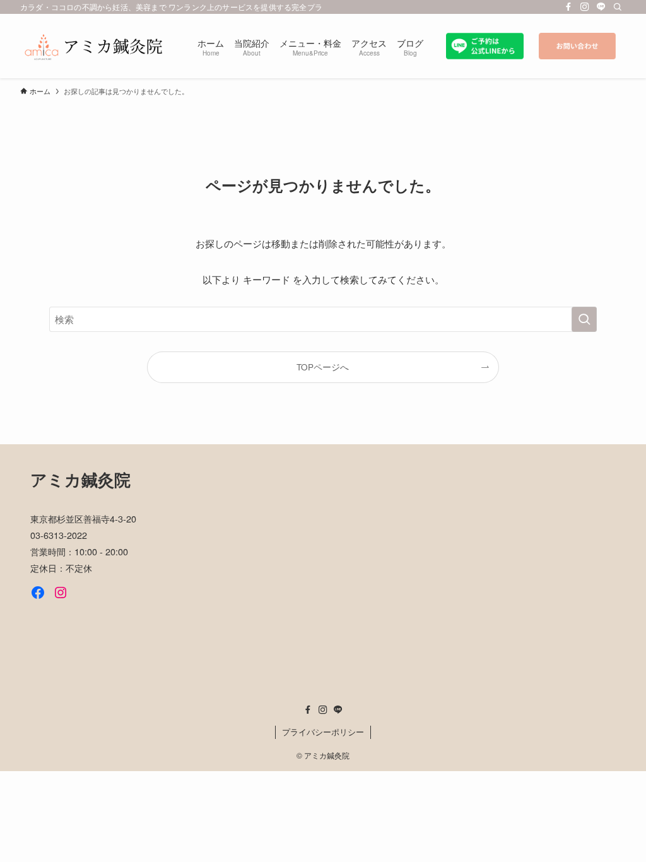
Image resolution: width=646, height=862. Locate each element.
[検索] (617, 7)
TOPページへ (323, 367)
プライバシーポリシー (323, 732)
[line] (601, 7)
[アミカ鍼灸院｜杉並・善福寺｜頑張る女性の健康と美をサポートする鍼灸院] (93, 46)
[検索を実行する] (584, 319)
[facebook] (568, 7)
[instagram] (585, 7)
